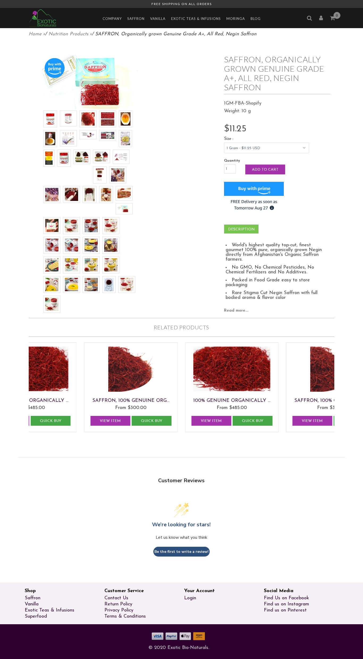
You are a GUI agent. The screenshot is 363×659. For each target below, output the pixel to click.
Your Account (199, 591)
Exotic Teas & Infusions (196, 18)
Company (112, 18)
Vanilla (158, 18)
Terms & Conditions (125, 616)
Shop (30, 591)
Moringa (235, 18)
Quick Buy (112, 421)
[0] (332, 19)
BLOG (256, 18)
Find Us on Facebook (286, 598)
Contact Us (116, 598)
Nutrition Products (68, 34)
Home (35, 34)
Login (190, 598)
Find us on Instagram (286, 604)
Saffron (136, 18)
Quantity (232, 160)
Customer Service (124, 591)
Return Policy (118, 604)
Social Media (278, 591)
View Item (71, 421)
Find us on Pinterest (285, 610)
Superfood (36, 616)
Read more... (236, 311)
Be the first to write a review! (181, 551)
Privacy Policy (118, 610)
